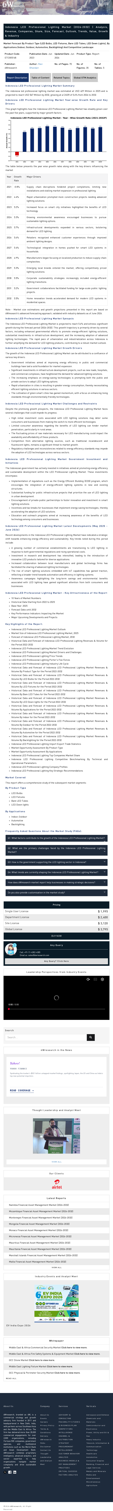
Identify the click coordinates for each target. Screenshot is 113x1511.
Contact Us (45, 1450)
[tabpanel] (56, 1136)
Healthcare (91, 1454)
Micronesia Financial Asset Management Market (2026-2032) (40, 1236)
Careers (44, 1422)
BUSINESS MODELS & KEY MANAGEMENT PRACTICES (69, 1464)
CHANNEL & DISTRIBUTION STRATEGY (66, 1439)
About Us (44, 1415)
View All (57, 1162)
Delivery (44, 1436)
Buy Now (56, 936)
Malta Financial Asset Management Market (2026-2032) (37, 1262)
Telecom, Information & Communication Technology (97, 1446)
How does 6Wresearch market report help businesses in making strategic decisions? (51, 882)
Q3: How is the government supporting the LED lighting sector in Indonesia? (47, 862)
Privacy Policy (47, 1426)
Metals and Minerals (96, 1471)
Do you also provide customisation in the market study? (36, 893)
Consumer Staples (95, 1461)
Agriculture (91, 1485)
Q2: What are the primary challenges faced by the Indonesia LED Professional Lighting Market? (56, 850)
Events (43, 1418)
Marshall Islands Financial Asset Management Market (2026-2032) (43, 1255)
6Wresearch (15, 1506)
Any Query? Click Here (56, 961)
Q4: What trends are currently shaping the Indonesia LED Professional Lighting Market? (53, 872)
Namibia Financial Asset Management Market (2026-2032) (39, 1205)
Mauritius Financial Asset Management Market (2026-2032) (39, 1243)
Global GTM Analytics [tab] (85, 78)
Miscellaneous (93, 1482)
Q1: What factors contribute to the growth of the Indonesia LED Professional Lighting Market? (56, 838)
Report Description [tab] (17, 78)
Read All (11, 1378)
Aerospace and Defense (97, 1415)
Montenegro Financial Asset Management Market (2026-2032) (40, 1218)
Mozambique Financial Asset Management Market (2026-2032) (41, 1211)
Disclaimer (45, 1447)
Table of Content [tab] (40, 78)
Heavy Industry (93, 1440)
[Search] (100, 4)
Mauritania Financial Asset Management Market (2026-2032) (40, 1249)
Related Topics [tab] (62, 78)
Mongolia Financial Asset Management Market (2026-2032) (39, 1224)
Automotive (91, 1457)
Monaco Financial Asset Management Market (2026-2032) (38, 1230)
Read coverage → (22, 1090)
